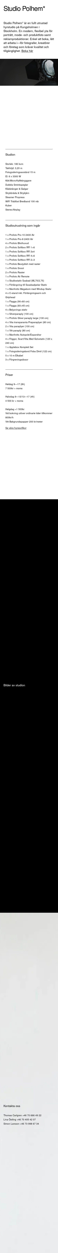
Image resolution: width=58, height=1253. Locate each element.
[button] (10, 696)
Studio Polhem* (24, 8)
